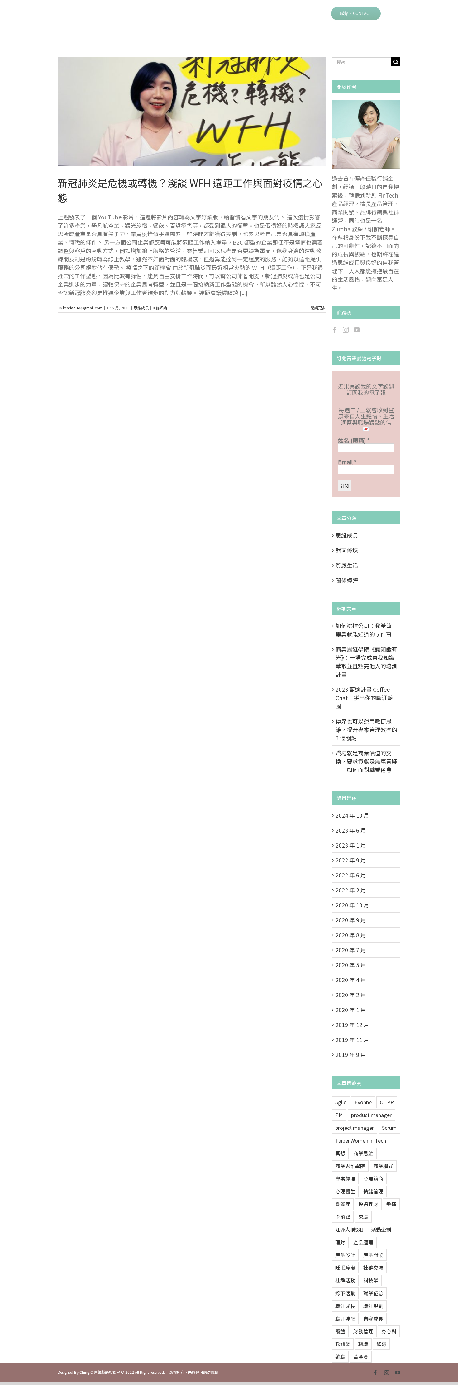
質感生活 (347, 565)
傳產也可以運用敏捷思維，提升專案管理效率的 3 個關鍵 (366, 729)
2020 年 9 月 (351, 920)
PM (339, 1115)
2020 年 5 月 (351, 965)
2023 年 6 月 (351, 830)
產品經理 (363, 1242)
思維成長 (141, 307)
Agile (340, 1102)
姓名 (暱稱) (354, 440)
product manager (371, 1115)
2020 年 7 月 (351, 950)
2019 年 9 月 (351, 1054)
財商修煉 (347, 550)
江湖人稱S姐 (349, 1229)
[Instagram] (346, 330)
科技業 (370, 1280)
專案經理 (345, 1178)
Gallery (199, 111)
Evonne (363, 1102)
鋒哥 (381, 1344)
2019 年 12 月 (352, 1024)
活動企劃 (381, 1229)
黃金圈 (360, 1356)
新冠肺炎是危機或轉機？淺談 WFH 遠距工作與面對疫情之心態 (183, 111)
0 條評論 (160, 307)
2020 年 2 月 (351, 995)
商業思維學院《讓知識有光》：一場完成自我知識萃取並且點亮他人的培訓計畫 (366, 661)
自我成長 (373, 1318)
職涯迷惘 (345, 1318)
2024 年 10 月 (352, 815)
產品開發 (373, 1254)
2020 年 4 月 (351, 980)
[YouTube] (357, 330)
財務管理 (363, 1331)
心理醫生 (345, 1191)
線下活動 (345, 1293)
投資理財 (368, 1204)
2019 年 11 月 (352, 1039)
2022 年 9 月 (351, 860)
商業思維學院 (350, 1166)
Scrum (389, 1127)
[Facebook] (335, 330)
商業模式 (383, 1166)
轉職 (363, 1344)
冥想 (340, 1153)
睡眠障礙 (345, 1267)
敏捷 (391, 1204)
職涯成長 (345, 1306)
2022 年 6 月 (351, 875)
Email (347, 462)
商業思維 (363, 1153)
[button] (391, 13)
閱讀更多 (318, 307)
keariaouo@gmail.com (83, 307)
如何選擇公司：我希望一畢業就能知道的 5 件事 (366, 630)
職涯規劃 (373, 1306)
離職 (340, 1356)
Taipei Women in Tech (360, 1140)
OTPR (387, 1102)
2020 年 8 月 (351, 935)
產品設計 (345, 1254)
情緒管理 (373, 1191)
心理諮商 (373, 1178)
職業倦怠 (373, 1293)
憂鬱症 (342, 1204)
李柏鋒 (342, 1216)
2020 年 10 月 (352, 905)
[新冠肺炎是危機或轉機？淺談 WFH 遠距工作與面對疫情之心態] (192, 111)
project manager (354, 1127)
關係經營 (347, 580)
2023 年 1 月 (351, 845)
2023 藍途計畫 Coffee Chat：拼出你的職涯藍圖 (364, 697)
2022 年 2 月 (351, 890)
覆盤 (340, 1331)
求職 (363, 1216)
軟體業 (342, 1344)
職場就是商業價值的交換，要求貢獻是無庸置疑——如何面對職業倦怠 (366, 761)
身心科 (388, 1331)
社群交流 (373, 1267)
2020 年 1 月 (351, 1009)
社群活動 (345, 1280)
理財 (340, 1242)
